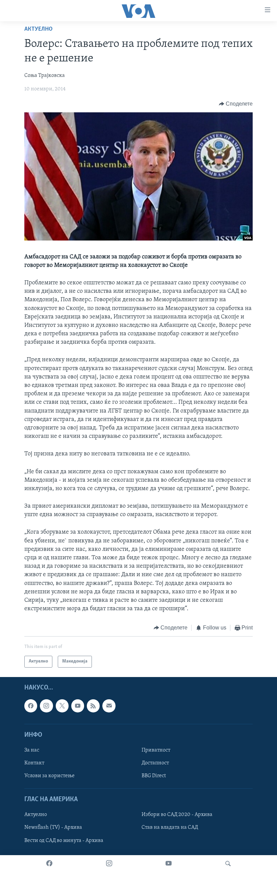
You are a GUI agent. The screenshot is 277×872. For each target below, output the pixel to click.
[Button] (236, 104)
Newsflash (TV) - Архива (53, 827)
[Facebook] (49, 863)
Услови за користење (49, 776)
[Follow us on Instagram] (46, 705)
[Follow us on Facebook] (30, 705)
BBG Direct (154, 776)
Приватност (156, 750)
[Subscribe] (108, 705)
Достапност (155, 763)
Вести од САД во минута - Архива (63, 840)
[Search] (228, 863)
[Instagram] (109, 863)
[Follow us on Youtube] (77, 705)
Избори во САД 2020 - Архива (177, 814)
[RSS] (93, 705)
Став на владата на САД (170, 827)
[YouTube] (168, 863)
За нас (31, 750)
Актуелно (38, 29)
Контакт (34, 763)
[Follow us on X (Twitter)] (62, 705)
